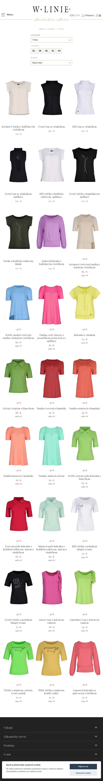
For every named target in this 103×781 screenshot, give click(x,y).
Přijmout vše (83, 766)
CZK (72, 15)
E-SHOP (51, 29)
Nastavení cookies (83, 773)
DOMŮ (41, 29)
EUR (78, 15)
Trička (61, 29)
